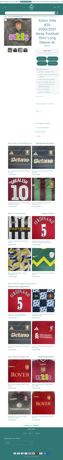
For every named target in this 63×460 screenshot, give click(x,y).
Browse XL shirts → (48, 213)
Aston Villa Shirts (41, 58)
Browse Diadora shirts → (46, 357)
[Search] (56, 13)
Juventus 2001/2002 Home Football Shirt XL (18, 241)
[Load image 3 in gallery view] (20, 50)
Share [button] (39, 136)
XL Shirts (42, 63)
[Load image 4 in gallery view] (25, 50)
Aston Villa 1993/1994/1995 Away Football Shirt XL (41, 203)
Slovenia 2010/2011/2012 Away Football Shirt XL (43, 273)
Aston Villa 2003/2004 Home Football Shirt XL (18, 385)
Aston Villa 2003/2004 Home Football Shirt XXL (42, 417)
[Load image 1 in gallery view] (10, 50)
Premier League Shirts (52, 58)
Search (25, 433)
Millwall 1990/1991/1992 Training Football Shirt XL (17, 273)
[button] (5, 7)
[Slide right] (30, 50)
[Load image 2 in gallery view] (15, 50)
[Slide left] (5, 50)
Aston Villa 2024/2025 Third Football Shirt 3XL (18, 171)
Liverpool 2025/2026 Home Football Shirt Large (42, 346)
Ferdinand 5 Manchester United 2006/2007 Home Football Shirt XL (41, 241)
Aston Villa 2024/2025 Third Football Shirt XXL (42, 171)
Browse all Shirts (52, 63)
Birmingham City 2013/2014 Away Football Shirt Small (17, 417)
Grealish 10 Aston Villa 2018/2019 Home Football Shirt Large (19, 203)
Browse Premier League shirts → (19, 286)
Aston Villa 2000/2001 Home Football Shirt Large (42, 385)
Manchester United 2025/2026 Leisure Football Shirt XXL (43, 315)
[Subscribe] (31, 443)
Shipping (37, 433)
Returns (31, 433)
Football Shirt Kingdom (33, 456)
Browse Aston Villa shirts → (45, 143)
